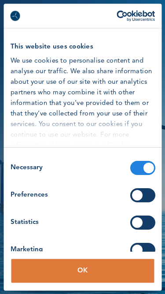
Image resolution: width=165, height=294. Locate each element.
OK (82, 270)
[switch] (142, 195)
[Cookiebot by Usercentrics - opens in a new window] (117, 16)
